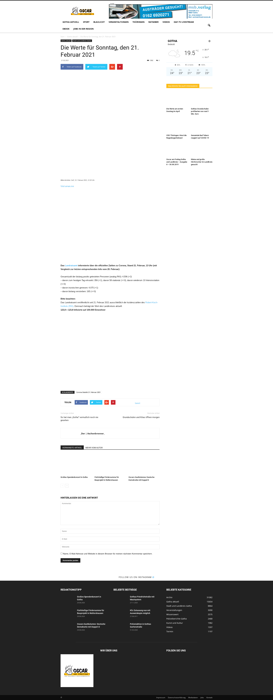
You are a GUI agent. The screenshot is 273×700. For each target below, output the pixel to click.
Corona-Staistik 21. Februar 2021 (88, 392)
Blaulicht (99, 22)
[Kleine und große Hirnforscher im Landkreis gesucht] (202, 149)
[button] (209, 25)
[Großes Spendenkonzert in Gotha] (76, 464)
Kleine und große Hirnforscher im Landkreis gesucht (201, 162)
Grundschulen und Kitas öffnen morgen (141, 417)
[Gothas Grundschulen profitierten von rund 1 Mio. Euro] (202, 99)
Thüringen (138, 22)
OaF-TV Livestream (184, 22)
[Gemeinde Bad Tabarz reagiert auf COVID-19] (202, 125)
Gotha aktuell (71, 22)
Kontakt (209, 697)
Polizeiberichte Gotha (176, 618)
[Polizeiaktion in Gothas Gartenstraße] (120, 628)
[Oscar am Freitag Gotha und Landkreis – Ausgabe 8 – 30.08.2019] (177, 149)
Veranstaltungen (119, 22)
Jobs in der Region (83, 28)
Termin (169, 631)
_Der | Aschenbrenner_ (92, 433)
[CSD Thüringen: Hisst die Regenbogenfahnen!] (177, 125)
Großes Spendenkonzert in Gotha (74, 477)
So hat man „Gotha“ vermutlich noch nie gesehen (79, 419)
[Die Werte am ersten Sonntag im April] (177, 99)
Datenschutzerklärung (177, 697)
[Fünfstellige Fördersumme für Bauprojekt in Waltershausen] (110, 464)
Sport (86, 22)
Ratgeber (153, 22)
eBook (66, 28)
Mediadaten (193, 697)
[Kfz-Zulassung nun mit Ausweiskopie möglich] (120, 614)
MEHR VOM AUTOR (94, 448)
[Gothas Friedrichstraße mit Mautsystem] (120, 600)
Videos (166, 22)
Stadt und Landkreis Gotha (82, 41)
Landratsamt (71, 265)
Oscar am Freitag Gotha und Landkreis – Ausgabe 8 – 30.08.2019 (176, 162)
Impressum (160, 697)
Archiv (169, 597)
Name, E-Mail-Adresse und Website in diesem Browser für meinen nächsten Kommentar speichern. (107, 554)
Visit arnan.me (67, 186)
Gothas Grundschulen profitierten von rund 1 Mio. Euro (200, 111)
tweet (137, 403)
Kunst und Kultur (174, 623)
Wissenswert (172, 614)
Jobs (202, 697)
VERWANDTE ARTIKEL (72, 448)
